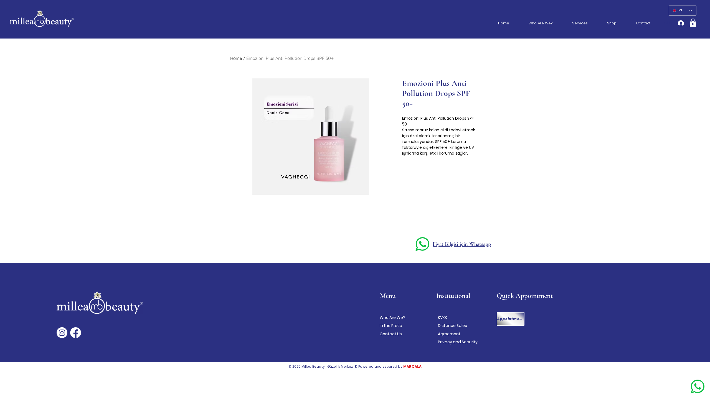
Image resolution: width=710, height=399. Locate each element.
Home (236, 58)
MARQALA (412, 366)
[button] (692, 23)
